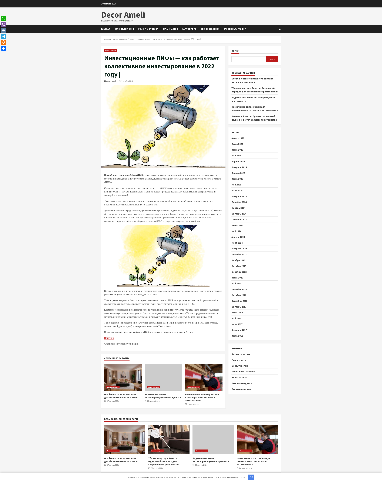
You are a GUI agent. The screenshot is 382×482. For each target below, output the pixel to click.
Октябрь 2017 (238, 306)
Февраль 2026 (239, 167)
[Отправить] (4, 48)
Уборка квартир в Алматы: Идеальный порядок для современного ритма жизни (169, 439)
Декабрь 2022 (239, 271)
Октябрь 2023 (238, 265)
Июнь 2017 (237, 312)
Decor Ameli (123, 14)
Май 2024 (236, 231)
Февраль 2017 (239, 329)
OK (251, 477)
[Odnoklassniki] (4, 42)
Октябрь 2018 (238, 295)
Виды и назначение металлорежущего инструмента (163, 377)
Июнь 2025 (237, 178)
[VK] (4, 30)
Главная (105, 29)
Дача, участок (170, 29)
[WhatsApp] (4, 18)
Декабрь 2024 (239, 202)
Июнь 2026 (237, 149)
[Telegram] (4, 36)
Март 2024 (236, 242)
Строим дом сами (124, 29)
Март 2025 (236, 190)
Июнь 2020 (237, 277)
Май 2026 (236, 155)
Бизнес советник (210, 29)
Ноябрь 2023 (238, 260)
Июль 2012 (237, 335)
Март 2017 (236, 324)
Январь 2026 (238, 172)
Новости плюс (239, 377)
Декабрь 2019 (239, 289)
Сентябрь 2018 (239, 300)
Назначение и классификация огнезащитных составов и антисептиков (203, 377)
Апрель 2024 (238, 236)
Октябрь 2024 (238, 213)
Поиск (235, 50)
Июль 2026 (237, 143)
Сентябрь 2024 (239, 219)
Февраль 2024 (239, 248)
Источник (109, 337)
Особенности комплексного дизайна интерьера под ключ (123, 377)
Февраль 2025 (239, 196)
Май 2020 (236, 283)
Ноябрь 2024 (238, 207)
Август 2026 (237, 138)
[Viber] (4, 24)
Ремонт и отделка (148, 29)
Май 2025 (236, 184)
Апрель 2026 (238, 161)
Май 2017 (236, 318)
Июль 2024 (237, 225)
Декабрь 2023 (239, 254)
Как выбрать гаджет (235, 29)
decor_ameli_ (111, 81)
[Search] (280, 29)
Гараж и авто (189, 29)
